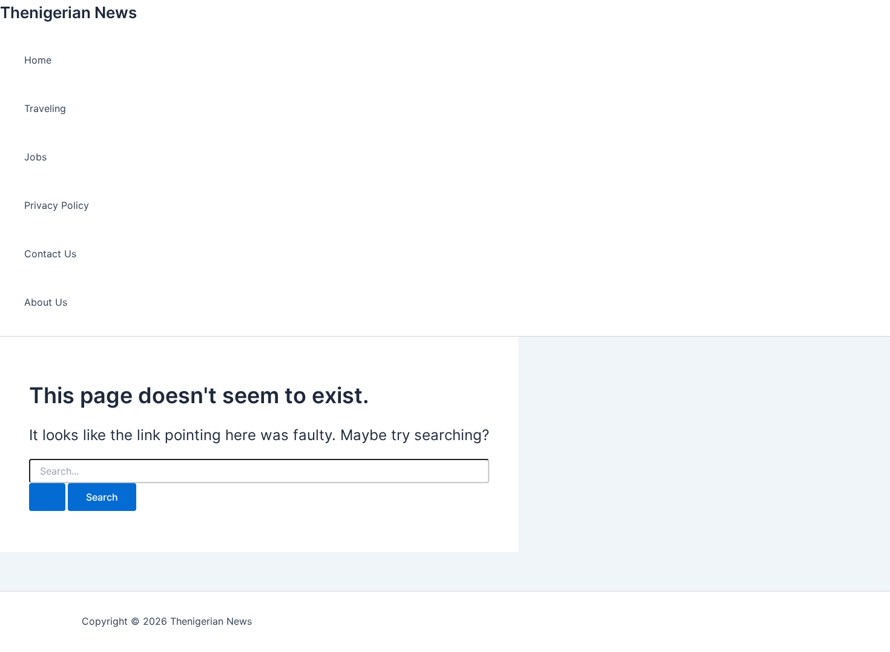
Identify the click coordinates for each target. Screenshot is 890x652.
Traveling (45, 108)
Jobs (35, 157)
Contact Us (50, 254)
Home (37, 60)
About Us (45, 302)
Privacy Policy (56, 205)
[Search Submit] (47, 497)
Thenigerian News (68, 12)
